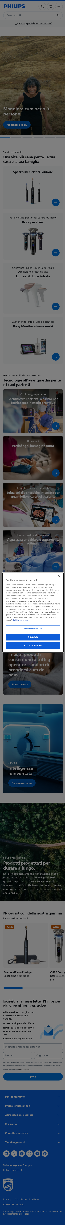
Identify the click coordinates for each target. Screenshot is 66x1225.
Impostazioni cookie (32, 628)
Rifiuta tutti (31, 637)
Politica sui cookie (41, 620)
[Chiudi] (57, 576)
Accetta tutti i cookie (31, 645)
